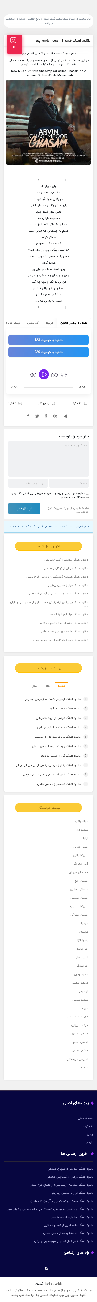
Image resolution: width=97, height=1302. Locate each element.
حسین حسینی (79, 898)
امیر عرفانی (81, 957)
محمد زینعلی (80, 983)
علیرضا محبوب (79, 906)
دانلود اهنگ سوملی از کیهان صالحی (66, 560)
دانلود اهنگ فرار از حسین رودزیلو (68, 585)
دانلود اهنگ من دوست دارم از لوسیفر (61, 737)
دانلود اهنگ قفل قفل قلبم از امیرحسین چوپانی (59, 640)
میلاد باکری (81, 821)
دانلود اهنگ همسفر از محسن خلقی (62, 784)
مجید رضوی (81, 974)
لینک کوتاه (13, 323)
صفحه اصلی (85, 1118)
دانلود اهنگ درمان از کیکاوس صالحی (66, 568)
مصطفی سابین (79, 889)
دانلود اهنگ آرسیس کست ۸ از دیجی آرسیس (55, 699)
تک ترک (76, 403)
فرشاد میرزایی (79, 1025)
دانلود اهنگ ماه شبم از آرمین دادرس (61, 727)
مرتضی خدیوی (79, 1034)
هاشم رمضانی (80, 1051)
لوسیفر (83, 991)
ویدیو (90, 1134)
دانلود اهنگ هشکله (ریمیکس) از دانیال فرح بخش (57, 577)
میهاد (84, 1008)
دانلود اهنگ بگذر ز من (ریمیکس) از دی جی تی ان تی (51, 765)
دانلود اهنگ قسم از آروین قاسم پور (63, 40)
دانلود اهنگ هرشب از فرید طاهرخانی (61, 718)
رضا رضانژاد (82, 940)
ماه (47, 686)
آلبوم (89, 1142)
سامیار (84, 1068)
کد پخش (33, 323)
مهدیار (84, 923)
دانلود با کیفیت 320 (48, 352)
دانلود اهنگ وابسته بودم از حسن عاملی (64, 631)
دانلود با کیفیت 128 (48, 340)
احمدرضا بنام (80, 1042)
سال (34, 686)
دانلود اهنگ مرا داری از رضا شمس (67, 614)
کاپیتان (83, 932)
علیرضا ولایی (80, 855)
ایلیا (85, 838)
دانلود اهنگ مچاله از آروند (67, 709)
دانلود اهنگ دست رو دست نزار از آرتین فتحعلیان (58, 594)
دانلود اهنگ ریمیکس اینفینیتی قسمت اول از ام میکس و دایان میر (49, 604)
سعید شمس (80, 1000)
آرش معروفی (80, 864)
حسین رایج (81, 881)
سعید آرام (82, 830)
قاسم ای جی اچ (78, 872)
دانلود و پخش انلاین (73, 323)
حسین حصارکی (79, 915)
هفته (61, 686)
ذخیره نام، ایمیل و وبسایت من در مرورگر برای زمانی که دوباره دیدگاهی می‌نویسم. (48, 495)
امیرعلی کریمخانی (77, 1059)
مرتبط (49, 323)
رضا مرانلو (82, 949)
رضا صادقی (82, 966)
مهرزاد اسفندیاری (77, 1017)
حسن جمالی (80, 847)
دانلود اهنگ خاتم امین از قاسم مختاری (64, 623)
